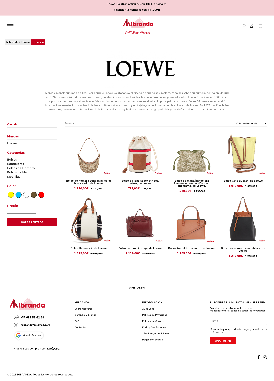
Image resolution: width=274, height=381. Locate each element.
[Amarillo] (11, 195)
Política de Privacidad (154, 315)
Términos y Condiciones (155, 333)
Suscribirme (223, 340)
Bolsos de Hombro (21, 168)
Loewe (12, 143)
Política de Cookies (153, 321)
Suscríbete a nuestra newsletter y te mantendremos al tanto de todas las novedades (237, 309)
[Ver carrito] (260, 26)
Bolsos (12, 159)
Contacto (80, 327)
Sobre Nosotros (83, 308)
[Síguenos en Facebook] (259, 357)
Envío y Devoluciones (154, 327)
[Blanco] (26, 195)
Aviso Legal (148, 308)
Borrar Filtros (32, 222)
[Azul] (18, 195)
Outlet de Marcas (137, 32)
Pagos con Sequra (152, 339)
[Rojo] (41, 195)
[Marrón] (34, 195)
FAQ (77, 321)
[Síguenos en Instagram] (265, 357)
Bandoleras (15, 164)
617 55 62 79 (32, 317)
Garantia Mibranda (85, 315)
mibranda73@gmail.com (35, 325)
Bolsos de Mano (18, 172)
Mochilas (13, 176)
